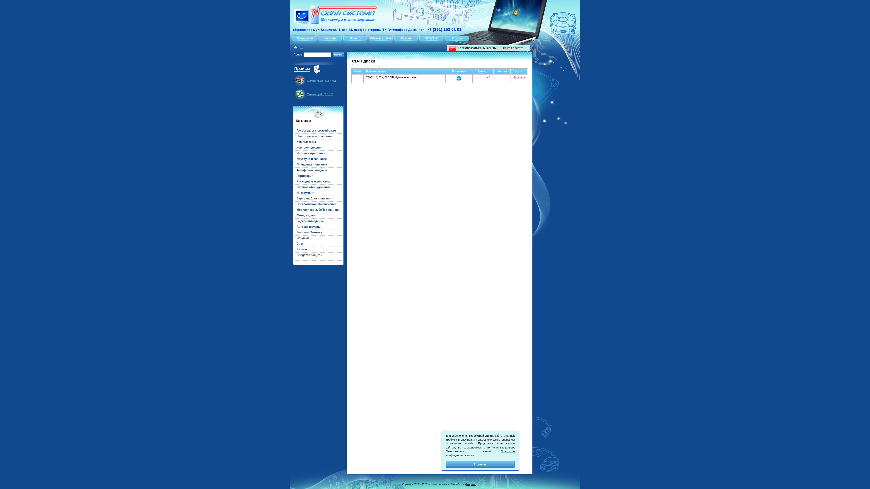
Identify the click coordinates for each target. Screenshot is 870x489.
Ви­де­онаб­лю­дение (310, 221)
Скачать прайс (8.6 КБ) (320, 94)
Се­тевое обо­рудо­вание (313, 187)
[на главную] (334, 15)
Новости (355, 38)
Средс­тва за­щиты (309, 255)
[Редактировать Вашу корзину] (452, 48)
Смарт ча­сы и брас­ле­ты (314, 136)
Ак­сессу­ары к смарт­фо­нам (316, 130)
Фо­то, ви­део (306, 215)
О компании (305, 38)
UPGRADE (432, 38)
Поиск (298, 54)
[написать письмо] (300, 47)
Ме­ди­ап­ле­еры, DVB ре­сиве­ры (318, 209)
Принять (480, 464)
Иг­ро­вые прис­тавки (311, 153)
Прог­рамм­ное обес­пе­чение (316, 204)
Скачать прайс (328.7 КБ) (321, 80)
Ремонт (406, 38)
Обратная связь (381, 38)
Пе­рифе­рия (305, 175)
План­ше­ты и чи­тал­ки (312, 164)
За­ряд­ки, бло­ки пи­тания (314, 198)
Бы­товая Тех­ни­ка (309, 232)
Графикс (471, 484)
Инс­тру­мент (305, 192)
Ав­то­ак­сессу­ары (309, 226)
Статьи (457, 38)
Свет (300, 243)
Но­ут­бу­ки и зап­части (312, 159)
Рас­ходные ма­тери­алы (313, 181)
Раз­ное (302, 249)
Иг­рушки (303, 238)
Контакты (330, 38)
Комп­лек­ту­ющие (309, 147)
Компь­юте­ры (306, 142)
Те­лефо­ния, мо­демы (312, 170)
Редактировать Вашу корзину (477, 48)
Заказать (519, 77)
